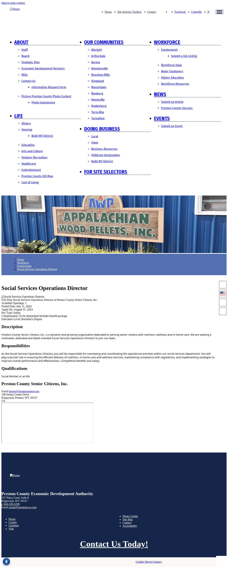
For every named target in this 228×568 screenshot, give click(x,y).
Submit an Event (172, 126)
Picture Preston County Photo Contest (46, 96)
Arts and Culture (32, 151)
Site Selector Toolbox (129, 11)
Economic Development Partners (43, 68)
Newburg (97, 93)
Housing (26, 129)
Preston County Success (177, 108)
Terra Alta (97, 112)
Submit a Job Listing (184, 56)
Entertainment (31, 170)
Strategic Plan (30, 62)
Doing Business (102, 129)
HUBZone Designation (105, 155)
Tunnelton (98, 118)
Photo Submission (43, 102)
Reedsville (98, 99)
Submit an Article (172, 102)
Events (162, 118)
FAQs (24, 74)
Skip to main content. (13, 2)
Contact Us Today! (114, 544)
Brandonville (99, 68)
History (26, 123)
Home (108, 11)
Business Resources (104, 149)
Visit (11, 528)
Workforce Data (171, 65)
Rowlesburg (99, 106)
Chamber (14, 525)
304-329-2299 (12, 504)
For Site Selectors (105, 172)
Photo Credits (130, 516)
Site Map (128, 519)
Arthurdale (98, 56)
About (21, 42)
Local (94, 136)
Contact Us (28, 81)
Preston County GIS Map (37, 176)
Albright (96, 50)
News (160, 94)
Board (25, 56)
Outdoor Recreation (34, 157)
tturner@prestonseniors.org (24, 391)
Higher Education (172, 77)
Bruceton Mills (100, 74)
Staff (24, 50)
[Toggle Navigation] (219, 12)
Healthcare (28, 163)
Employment (169, 50)
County (13, 522)
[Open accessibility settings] (6, 561)
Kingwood (97, 81)
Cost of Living (30, 182)
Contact (151, 11)
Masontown (98, 87)
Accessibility (130, 525)
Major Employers (172, 71)
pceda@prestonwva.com (23, 507)
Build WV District (42, 136)
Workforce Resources (175, 84)
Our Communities (103, 42)
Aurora (95, 62)
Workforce (167, 42)
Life (18, 116)
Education (28, 145)
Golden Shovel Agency (149, 561)
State (94, 142)
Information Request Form (48, 87)
